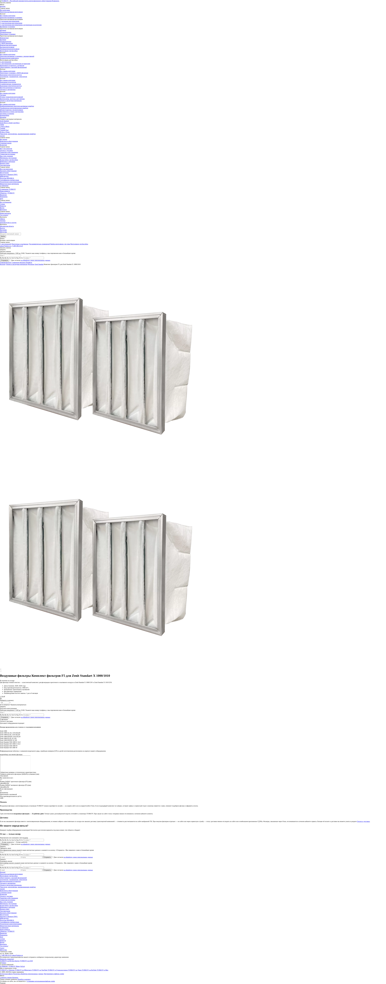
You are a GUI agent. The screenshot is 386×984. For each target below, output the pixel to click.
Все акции (3, 139)
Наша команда (5, 191)
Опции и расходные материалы (11, 100)
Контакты (3, 209)
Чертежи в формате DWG (9, 174)
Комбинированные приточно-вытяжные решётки (17, 106)
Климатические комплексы (9, 58)
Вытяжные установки (7, 27)
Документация (5, 165)
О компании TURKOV (8, 189)
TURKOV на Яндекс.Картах (10, 961)
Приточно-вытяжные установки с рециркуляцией (17, 56)
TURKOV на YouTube (40, 970)
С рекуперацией (5, 62)
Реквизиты (3, 196)
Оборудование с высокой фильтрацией (13, 67)
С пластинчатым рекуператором (11, 23)
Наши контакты (5, 213)
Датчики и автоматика (7, 89)
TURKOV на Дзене (75, 970)
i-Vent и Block (4, 126)
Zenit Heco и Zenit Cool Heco (10, 123)
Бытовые (3, 30)
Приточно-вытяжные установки (11, 17)
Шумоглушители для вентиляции (11, 110)
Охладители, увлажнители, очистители (13, 76)
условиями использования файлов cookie (41, 981)
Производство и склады (8, 222)
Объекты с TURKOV (7, 193)
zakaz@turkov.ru (5, 246)
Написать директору (7, 959)
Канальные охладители (8, 82)
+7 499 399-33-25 (17, 246)
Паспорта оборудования (8, 171)
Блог (1, 198)
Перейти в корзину (24, 979)
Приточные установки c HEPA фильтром (14, 73)
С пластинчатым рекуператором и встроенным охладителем (21, 25)
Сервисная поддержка (7, 154)
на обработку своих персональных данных (35, 260)
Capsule (2, 128)
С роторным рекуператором (9, 21)
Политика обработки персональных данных (28, 974)
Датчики (3, 95)
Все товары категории (7, 15)
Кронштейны (4, 115)
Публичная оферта (6, 974)
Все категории (5, 10)
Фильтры (3, 117)
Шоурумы (3, 232)
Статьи (2, 204)
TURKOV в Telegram (7, 970)
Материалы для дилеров (8, 158)
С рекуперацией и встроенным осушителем (15, 63)
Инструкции (4, 172)
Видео (2, 208)
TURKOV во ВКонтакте (23, 970)
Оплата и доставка (6, 150)
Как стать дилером (6, 156)
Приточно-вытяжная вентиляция (11, 12)
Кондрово (3, 230)
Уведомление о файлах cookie (54, 974)
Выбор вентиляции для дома (60, 244)
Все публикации (5, 202)
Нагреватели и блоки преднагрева (12, 112)
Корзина (23, 262)
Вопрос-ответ (4, 163)
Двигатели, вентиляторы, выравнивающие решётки (18, 134)
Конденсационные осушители (10, 87)
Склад (2, 948)
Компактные (4, 38)
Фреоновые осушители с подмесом (12, 65)
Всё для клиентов (6, 148)
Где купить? (4, 215)
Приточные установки (7, 34)
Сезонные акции (5, 143)
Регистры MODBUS (7, 178)
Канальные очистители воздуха (11, 75)
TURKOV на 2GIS (26, 961)
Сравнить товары (6, 977)
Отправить (4, 260)
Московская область (7, 226)
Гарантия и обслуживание (9, 152)
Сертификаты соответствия (9, 180)
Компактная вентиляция (8, 45)
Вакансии (3, 195)
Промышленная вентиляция (9, 49)
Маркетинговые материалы (9, 184)
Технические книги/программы (11, 182)
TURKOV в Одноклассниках (58, 970)
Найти (3, 236)
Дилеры (2, 220)
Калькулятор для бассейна (9, 160)
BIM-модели (4, 176)
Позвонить (55, 1)
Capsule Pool (4, 130)
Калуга (2, 228)
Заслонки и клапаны (7, 113)
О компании (4, 185)
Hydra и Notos (5, 132)
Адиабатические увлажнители (10, 84)
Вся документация (6, 169)
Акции (2, 136)
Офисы (2, 219)
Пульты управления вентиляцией (11, 97)
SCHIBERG (4, 966)
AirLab (22, 966)
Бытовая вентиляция (7, 47)
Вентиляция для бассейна (9, 51)
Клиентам (3, 145)
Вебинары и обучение (7, 161)
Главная (3, 262)
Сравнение (16, 262)
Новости (3, 206)
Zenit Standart (4, 121)
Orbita (2, 124)
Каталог (3, 6)
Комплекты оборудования (9, 141)
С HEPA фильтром (6, 43)
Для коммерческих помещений (39, 244)
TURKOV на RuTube (89, 970)
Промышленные (5, 32)
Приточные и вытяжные (20, 244)
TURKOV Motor (14, 966)
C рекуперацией (5, 244)
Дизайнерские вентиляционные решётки (14, 108)
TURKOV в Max (102, 970)
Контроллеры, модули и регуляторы (12, 99)
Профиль (29, 262)
